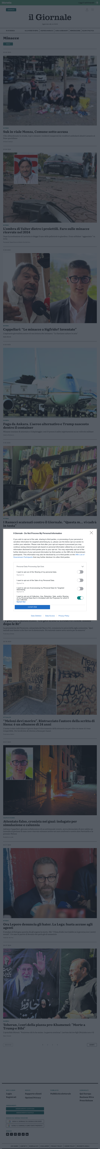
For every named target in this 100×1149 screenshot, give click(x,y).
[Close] (92, 533)
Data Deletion (36, 616)
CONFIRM (32, 607)
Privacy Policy (64, 616)
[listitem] (50, 566)
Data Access (50, 616)
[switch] (80, 572)
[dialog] (50, 574)
